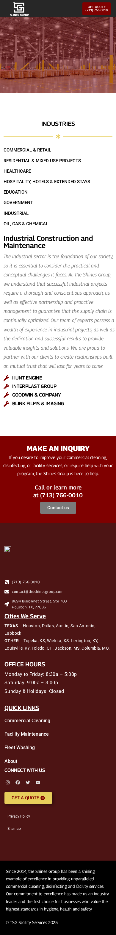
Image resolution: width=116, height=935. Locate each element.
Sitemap (14, 829)
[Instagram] (7, 782)
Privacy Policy (18, 816)
